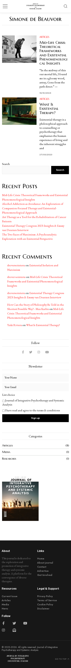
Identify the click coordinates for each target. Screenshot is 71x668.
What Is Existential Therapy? (48, 108)
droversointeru (16, 265)
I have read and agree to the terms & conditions (32, 410)
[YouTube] (47, 352)
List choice (8, 395)
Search (6, 164)
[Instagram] (39, 352)
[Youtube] (25, 623)
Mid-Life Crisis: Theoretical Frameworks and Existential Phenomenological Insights (53, 53)
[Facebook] (23, 352)
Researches (9, 458)
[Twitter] (30, 352)
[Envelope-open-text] (14, 630)
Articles (44, 37)
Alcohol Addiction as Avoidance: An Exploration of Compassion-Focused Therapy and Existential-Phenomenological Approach (32, 208)
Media (6, 452)
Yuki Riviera (14, 325)
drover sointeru (16, 277)
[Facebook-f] (3, 623)
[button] (65, 6)
